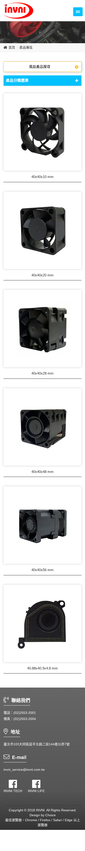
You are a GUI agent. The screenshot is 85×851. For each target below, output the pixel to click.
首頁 (11, 47)
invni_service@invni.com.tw (24, 769)
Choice (50, 815)
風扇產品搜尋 (39, 67)
